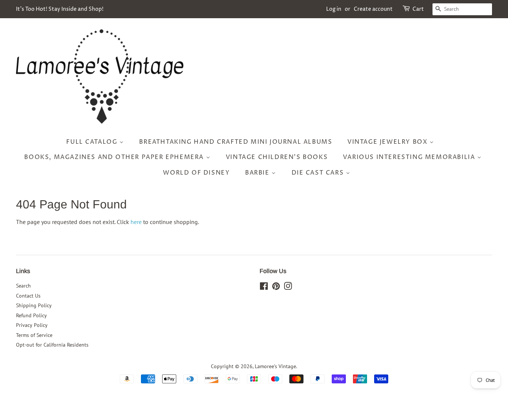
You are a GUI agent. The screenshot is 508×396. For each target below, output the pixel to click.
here (136, 221)
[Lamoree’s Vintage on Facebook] (264, 287)
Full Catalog (92, 142)
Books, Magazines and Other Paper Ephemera (115, 157)
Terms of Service (34, 335)
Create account (373, 9)
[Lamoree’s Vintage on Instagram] (288, 287)
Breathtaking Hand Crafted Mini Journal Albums (235, 142)
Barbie (258, 173)
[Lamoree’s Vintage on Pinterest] (276, 287)
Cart (418, 9)
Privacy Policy (32, 325)
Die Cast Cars (319, 173)
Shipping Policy (34, 305)
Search (23, 285)
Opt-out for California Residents (52, 344)
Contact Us (28, 295)
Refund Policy (31, 315)
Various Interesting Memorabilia (410, 157)
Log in (333, 9)
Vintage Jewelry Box (388, 142)
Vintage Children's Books (277, 157)
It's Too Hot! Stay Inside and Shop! (59, 9)
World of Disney (196, 173)
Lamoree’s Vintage (275, 366)
